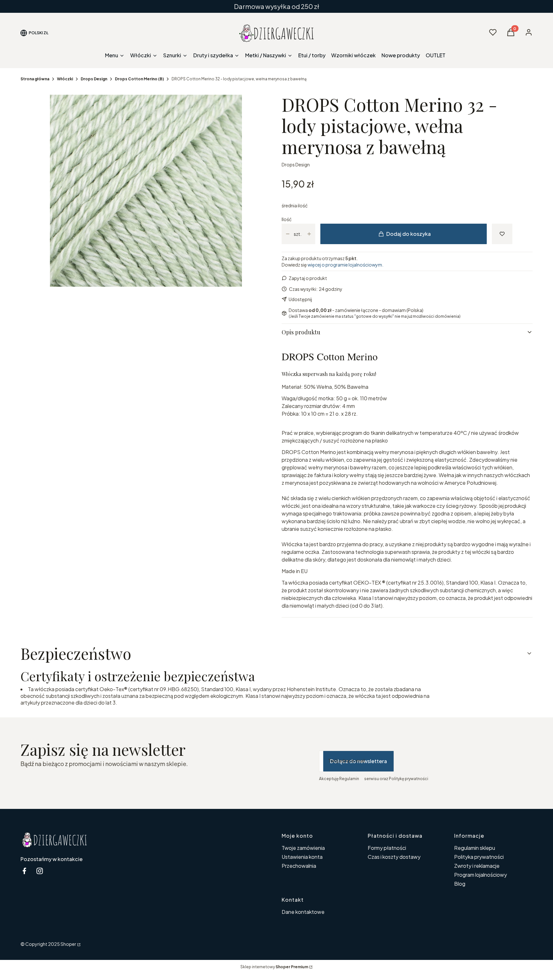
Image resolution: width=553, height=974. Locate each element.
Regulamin (349, 778)
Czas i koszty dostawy (394, 856)
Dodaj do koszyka (408, 233)
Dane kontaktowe (303, 911)
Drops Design (94, 78)
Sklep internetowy (274, 966)
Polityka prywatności (479, 856)
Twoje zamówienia (303, 847)
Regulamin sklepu (474, 847)
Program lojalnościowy (480, 874)
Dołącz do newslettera (358, 761)
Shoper (68, 944)
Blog (459, 883)
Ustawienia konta (302, 856)
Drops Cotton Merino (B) (139, 78)
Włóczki (65, 78)
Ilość (287, 219)
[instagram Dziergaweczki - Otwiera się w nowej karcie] (40, 871)
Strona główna (34, 78)
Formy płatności (387, 847)
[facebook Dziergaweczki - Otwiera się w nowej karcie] (24, 871)
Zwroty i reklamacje (477, 865)
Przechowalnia (299, 865)
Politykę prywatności (408, 778)
